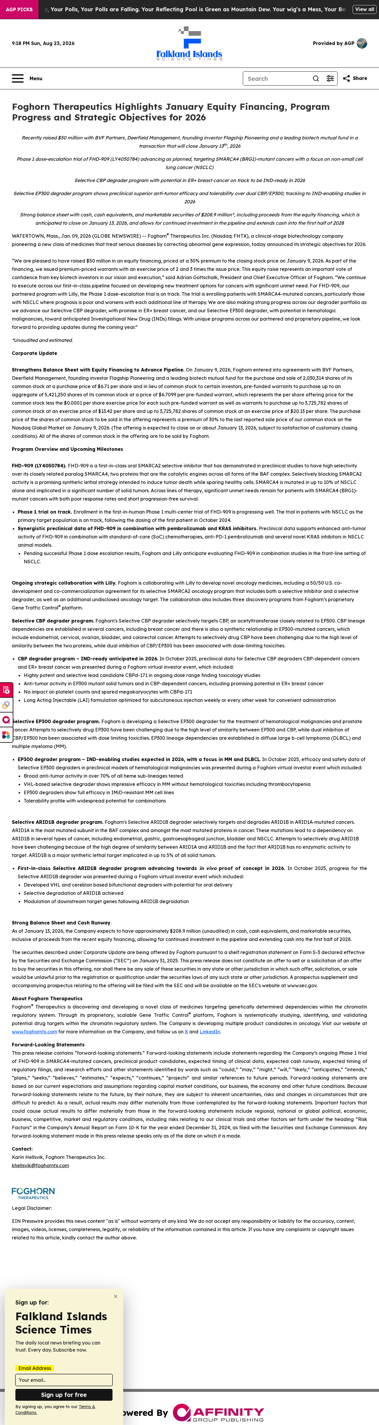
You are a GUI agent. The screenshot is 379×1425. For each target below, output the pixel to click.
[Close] (115, 1296)
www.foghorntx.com (34, 1032)
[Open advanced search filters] (330, 78)
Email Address (34, 1368)
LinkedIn (210, 1032)
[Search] (316, 78)
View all (364, 9)
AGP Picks (19, 9)
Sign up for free (64, 1394)
